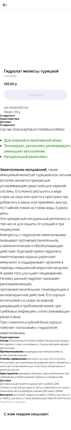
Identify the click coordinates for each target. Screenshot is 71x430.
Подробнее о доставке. (12, 401)
